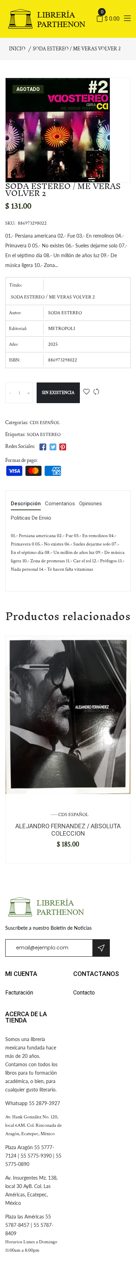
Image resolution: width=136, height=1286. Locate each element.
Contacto (84, 992)
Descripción (26, 504)
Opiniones (90, 504)
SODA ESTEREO (44, 434)
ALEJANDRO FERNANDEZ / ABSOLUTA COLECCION (68, 829)
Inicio (17, 48)
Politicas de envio (31, 518)
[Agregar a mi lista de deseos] (86, 392)
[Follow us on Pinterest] (63, 447)
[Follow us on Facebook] (43, 447)
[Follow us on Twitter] (52, 447)
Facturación (19, 992)
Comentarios (60, 504)
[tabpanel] (68, 715)
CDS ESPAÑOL (45, 423)
